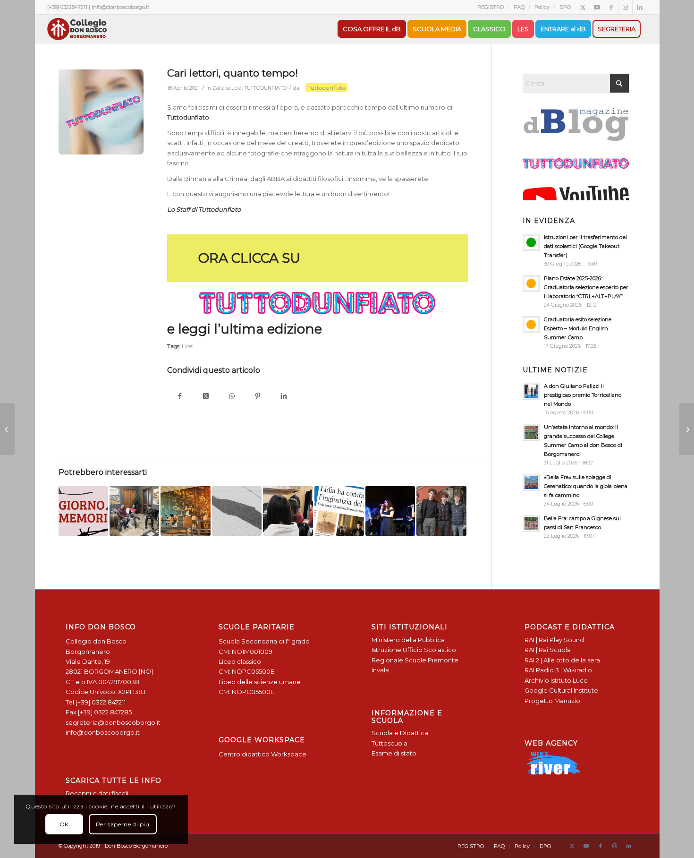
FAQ (519, 7)
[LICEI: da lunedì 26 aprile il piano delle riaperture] (686, 429)
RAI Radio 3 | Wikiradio (558, 670)
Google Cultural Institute (561, 690)
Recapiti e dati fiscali (97, 793)
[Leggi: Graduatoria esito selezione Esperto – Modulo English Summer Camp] (531, 324)
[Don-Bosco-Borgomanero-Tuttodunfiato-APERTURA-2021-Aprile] (101, 111)
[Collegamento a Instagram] (625, 7)
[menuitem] (491, 7)
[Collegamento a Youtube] (597, 7)
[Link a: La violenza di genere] (339, 511)
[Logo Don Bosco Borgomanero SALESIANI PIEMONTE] (77, 29)
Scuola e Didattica (400, 733)
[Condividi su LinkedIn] (284, 397)
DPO (565, 7)
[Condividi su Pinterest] (258, 397)
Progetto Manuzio (552, 700)
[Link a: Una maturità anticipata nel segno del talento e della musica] (237, 511)
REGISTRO (490, 7)
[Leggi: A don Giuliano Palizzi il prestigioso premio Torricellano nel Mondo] (531, 391)
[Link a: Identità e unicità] (288, 511)
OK (64, 824)
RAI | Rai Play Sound (554, 640)
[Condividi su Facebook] (180, 397)
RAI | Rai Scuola (548, 649)
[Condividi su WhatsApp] (232, 397)
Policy (542, 7)
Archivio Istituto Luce (556, 680)
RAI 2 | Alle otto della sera (562, 660)
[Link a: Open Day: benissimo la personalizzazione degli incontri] (134, 511)
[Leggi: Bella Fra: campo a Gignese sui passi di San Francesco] (531, 523)
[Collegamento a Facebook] (611, 7)
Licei (188, 346)
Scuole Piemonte (431, 660)
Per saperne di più (123, 824)
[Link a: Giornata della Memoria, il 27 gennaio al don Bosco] (83, 511)
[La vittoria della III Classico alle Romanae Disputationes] (7, 429)
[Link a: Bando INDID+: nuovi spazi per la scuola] (185, 511)
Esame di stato (394, 753)
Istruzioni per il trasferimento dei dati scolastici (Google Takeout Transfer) (585, 246)
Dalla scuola (227, 88)
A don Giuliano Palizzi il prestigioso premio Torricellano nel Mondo (582, 395)
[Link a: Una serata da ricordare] (390, 511)
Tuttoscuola (389, 743)
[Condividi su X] (206, 397)
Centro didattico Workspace (262, 754)
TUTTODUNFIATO (265, 88)
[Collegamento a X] (583, 7)
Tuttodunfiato (326, 87)
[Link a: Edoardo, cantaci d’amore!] (441, 511)
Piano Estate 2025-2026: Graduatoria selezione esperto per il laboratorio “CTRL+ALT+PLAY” (586, 287)
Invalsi (380, 670)
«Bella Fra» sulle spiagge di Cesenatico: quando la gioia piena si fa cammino (585, 486)
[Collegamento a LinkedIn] (640, 7)
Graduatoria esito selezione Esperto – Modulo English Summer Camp (577, 328)
